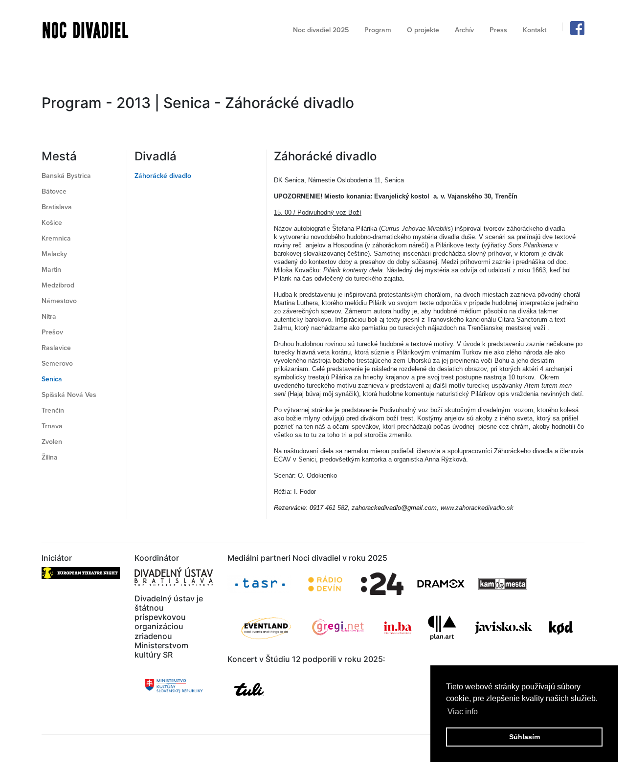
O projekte (423, 30)
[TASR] (259, 584)
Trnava (52, 426)
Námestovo (59, 301)
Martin (51, 269)
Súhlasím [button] (524, 737)
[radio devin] (325, 584)
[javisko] (504, 628)
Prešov (52, 332)
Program (377, 30)
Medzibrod (58, 285)
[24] (382, 583)
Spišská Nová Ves (69, 395)
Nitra (49, 316)
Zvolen (52, 442)
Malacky (54, 254)
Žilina (50, 457)
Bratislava (57, 207)
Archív (464, 30)
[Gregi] (338, 627)
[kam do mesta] (503, 584)
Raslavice (56, 348)
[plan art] (442, 628)
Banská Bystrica (66, 176)
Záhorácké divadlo (162, 176)
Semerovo (57, 363)
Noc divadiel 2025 (321, 30)
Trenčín (53, 410)
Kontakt (534, 30)
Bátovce (54, 191)
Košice (52, 223)
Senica (52, 379)
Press (498, 30)
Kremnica (56, 238)
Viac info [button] (462, 711)
